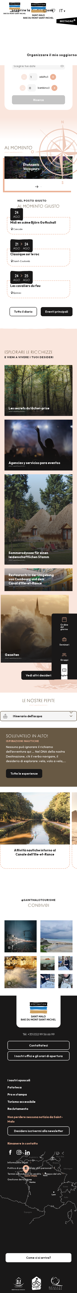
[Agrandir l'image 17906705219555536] (20, 972)
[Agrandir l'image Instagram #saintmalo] (20, 936)
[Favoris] (53, 10)
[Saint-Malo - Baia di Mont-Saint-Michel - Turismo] (38, 11)
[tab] (35, 716)
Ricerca (38, 100)
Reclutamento (17, 1109)
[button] (45, 10)
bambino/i (44, 87)
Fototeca (14, 1087)
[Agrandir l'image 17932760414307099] (47, 963)
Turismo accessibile (21, 1101)
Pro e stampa (17, 1094)
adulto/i (43, 76)
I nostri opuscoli (18, 1080)
